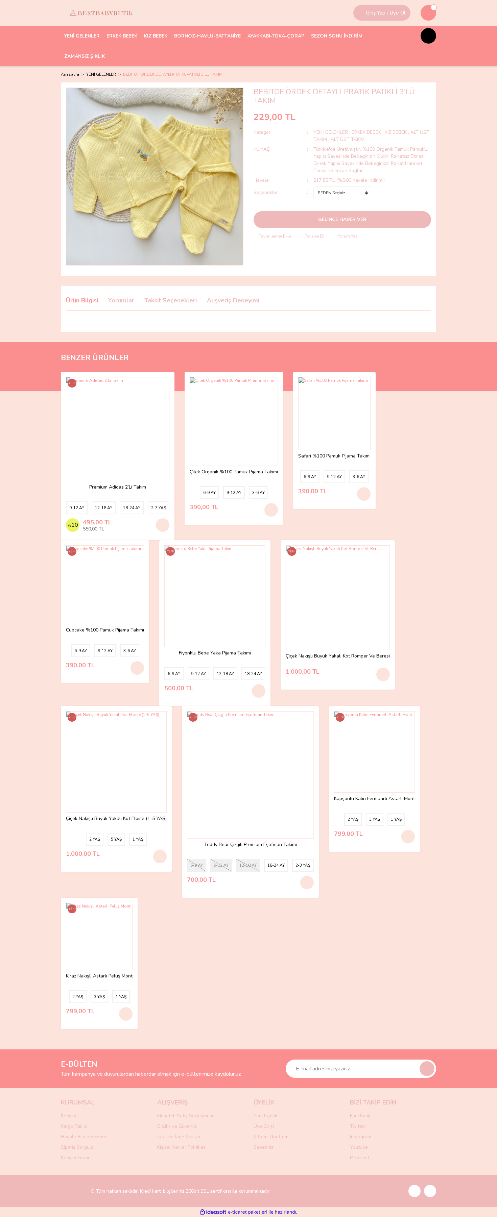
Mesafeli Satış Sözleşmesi (185, 1116)
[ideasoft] (213, 1212)
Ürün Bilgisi (82, 300)
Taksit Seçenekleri (170, 300)
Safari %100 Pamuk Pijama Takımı (334, 456)
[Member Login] (360, 13)
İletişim (68, 1116)
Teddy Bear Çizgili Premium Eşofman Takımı (250, 845)
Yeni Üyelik (265, 1116)
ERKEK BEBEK (367, 132)
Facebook (360, 1116)
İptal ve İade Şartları (179, 1137)
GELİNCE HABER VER (342, 219)
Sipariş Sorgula (77, 1147)
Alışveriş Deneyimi (233, 300)
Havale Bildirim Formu (84, 1137)
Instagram (360, 1137)
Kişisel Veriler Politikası (182, 1147)
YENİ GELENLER (330, 132)
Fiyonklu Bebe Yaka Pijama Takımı (215, 653)
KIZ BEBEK (396, 132)
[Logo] (104, 13)
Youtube (359, 1147)
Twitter (357, 1126)
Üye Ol (397, 12)
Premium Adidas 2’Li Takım (117, 487)
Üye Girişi (264, 1126)
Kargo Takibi (74, 1126)
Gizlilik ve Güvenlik (177, 1126)
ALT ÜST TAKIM (347, 139)
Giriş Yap (375, 12)
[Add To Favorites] (272, 236)
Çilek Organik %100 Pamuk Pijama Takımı (234, 472)
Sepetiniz (263, 1147)
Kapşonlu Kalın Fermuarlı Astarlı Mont (374, 799)
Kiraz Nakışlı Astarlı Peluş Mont (99, 976)
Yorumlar (121, 300)
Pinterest (359, 1157)
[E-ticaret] (247, 1212)
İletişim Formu (76, 1157)
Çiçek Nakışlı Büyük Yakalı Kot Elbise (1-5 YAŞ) (116, 819)
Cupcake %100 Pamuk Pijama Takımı (105, 630)
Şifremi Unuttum (271, 1137)
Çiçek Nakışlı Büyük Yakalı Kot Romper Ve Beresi (338, 656)
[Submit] (427, 1068)
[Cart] (428, 13)
